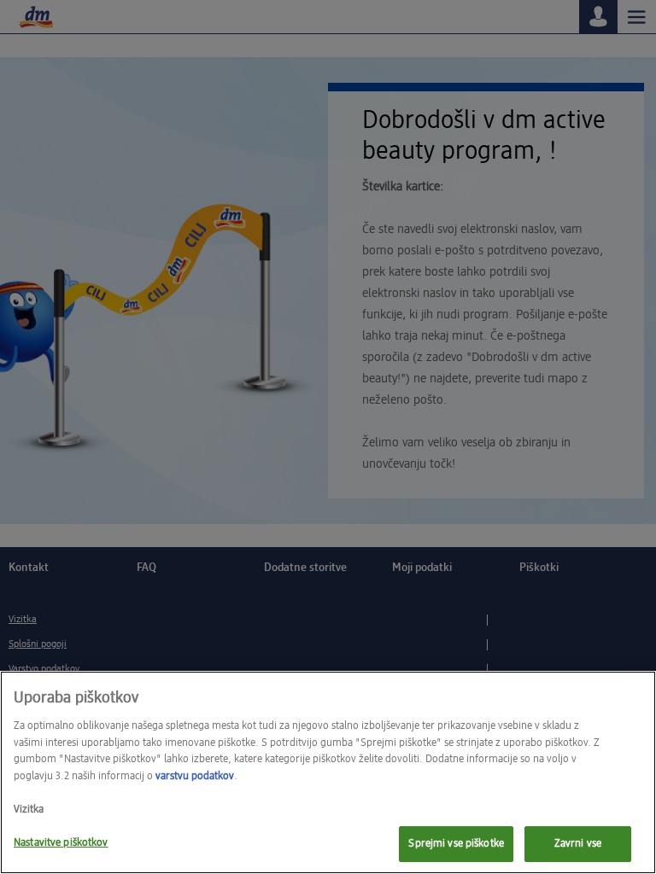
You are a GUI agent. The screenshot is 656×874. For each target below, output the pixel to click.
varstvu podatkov (194, 776)
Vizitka (29, 809)
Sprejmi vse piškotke (456, 843)
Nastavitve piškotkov (61, 842)
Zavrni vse (577, 843)
